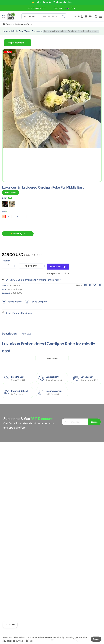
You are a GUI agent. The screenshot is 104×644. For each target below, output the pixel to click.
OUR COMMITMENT (37, 8)
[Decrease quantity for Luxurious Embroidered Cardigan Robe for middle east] (3, 266)
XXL (23, 216)
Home (5, 31)
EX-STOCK (15, 285)
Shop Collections (16, 42)
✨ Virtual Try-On (17, 233)
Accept (96, 639)
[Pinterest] (90, 285)
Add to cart (31, 266)
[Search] (63, 16)
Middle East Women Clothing (25, 31)
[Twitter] (94, 285)
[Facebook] (85, 285)
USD (71, 8)
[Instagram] (99, 285)
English (58, 8)
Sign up (94, 422)
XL (18, 216)
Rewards (76, 16)
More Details (10, 192)
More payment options (58, 273)
